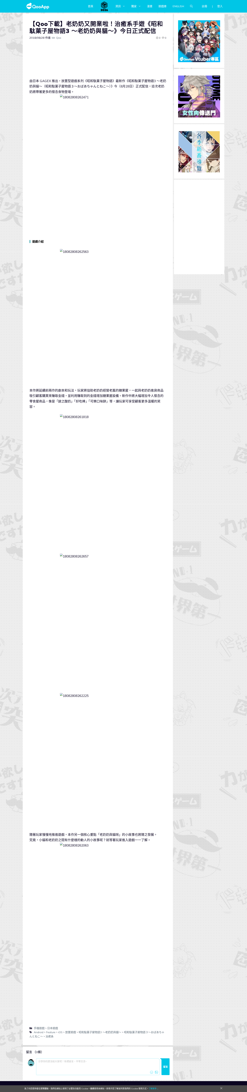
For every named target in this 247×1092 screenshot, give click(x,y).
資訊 (118, 6)
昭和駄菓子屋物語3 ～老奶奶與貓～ (100, 1032)
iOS (60, 1032)
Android (38, 1032)
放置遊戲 (70, 1032)
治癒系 (50, 1036)
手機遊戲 (39, 1028)
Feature (50, 1032)
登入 (220, 6)
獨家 (134, 6)
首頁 (90, 6)
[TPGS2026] (104, 6)
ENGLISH (178, 6)
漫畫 (149, 6)
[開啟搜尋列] (191, 6)
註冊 (204, 6)
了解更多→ (154, 1088)
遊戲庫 (162, 6)
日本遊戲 (52, 1028)
